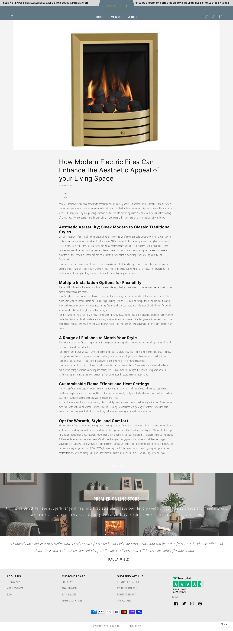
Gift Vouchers (124, 600)
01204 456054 (135, 626)
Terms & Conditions (72, 600)
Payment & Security (126, 594)
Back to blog (118, 466)
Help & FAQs (68, 582)
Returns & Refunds (126, 588)
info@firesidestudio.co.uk (106, 626)
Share (65, 193)
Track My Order (70, 588)
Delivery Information (128, 582)
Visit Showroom (15, 588)
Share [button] (65, 197)
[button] (12, 16)
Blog (9, 594)
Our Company (13, 582)
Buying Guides (69, 594)
